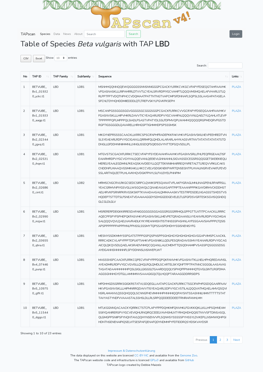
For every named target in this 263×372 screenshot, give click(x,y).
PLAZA (236, 87)
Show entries (61, 58)
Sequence (105, 76)
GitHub (189, 360)
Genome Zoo (188, 355)
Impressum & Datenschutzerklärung (131, 351)
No (25, 76)
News (67, 34)
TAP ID (36, 76)
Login (236, 34)
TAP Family (60, 76)
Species (45, 34)
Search (133, 34)
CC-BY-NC (141, 355)
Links (235, 76)
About (78, 34)
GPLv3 (154, 360)
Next (236, 340)
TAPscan (28, 34)
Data (57, 34)
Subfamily (83, 76)
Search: (202, 65)
